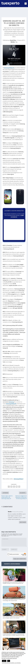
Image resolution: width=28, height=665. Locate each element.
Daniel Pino (13, 40)
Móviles (13, 42)
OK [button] (8, 660)
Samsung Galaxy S (18, 479)
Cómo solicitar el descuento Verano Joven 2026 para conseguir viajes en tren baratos (13, 617)
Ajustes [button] (4, 660)
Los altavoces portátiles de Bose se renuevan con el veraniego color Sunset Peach (14, 600)
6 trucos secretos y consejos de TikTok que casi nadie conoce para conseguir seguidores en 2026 (13, 634)
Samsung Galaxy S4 (9, 67)
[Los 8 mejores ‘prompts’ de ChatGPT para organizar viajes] (14, 644)
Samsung (11, 402)
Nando (9, 511)
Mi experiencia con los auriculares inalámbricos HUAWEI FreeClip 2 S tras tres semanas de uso (13, 583)
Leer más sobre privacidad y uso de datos (11, 662)
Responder (23, 522)
